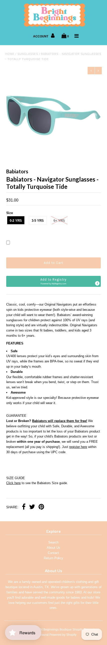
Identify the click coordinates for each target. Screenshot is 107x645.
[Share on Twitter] (32, 507)
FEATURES (14, 343)
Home (9, 53)
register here (78, 447)
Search (53, 542)
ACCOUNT (41, 36)
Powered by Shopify (62, 635)
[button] (53, 281)
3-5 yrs (38, 220)
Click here (13, 483)
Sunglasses (27, 53)
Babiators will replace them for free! (59, 421)
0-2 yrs (16, 220)
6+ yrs (59, 220)
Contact (53, 553)
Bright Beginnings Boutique (53, 629)
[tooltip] (97, 283)
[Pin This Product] (41, 507)
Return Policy (53, 558)
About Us (53, 547)
